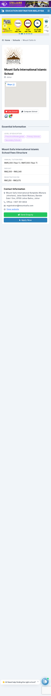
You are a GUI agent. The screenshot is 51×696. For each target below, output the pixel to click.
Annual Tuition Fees (13, 160)
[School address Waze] (6, 116)
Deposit (7, 168)
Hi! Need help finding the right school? (19, 682)
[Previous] (5, 26)
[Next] (46, 26)
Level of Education (13, 134)
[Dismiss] (38, 681)
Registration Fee (11, 177)
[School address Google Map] (11, 116)
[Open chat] (45, 681)
